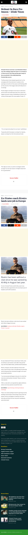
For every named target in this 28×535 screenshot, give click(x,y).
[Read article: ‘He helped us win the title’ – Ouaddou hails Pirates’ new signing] (4, 498)
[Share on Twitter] (11, 37)
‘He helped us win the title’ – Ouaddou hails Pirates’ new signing (17, 498)
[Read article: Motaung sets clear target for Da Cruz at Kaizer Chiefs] (4, 506)
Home (2, 6)
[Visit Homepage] (14, 2)
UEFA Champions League (7, 453)
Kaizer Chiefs (4, 455)
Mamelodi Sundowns (6, 457)
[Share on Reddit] (17, 37)
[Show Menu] (1, 2)
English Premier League (7, 451)
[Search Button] (26, 2)
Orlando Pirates (5, 459)
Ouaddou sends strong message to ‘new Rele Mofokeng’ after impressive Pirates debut (17, 512)
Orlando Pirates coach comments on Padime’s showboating (15, 520)
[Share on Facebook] (4, 37)
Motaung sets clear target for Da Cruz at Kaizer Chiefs (17, 505)
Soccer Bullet (5, 15)
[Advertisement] (14, 54)
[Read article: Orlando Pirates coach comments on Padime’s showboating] (4, 520)
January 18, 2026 (14, 15)
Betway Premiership (9, 6)
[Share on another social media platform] (24, 37)
